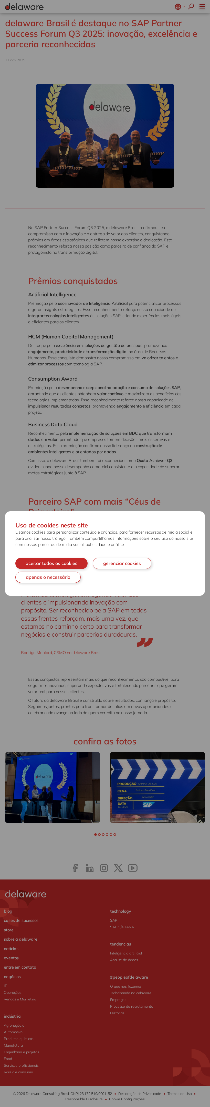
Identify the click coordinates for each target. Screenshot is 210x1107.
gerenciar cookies (122, 563)
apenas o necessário (48, 577)
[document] (105, 553)
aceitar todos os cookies (51, 563)
